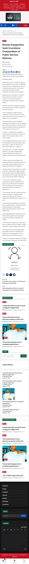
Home (23, 6)
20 (7, 543)
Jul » (25, 549)
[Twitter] (9, 72)
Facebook (5, 485)
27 (7, 546)
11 (24, 536)
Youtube (4, 495)
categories (22, 4)
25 (24, 543)
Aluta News (7, 62)
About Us (5, 4)
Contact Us (6, 6)
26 (4, 546)
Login (25, 25)
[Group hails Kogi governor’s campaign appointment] (14, 332)
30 (18, 546)
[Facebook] (6, 72)
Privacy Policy (14, 10)
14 (11, 540)
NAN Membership (20, 8)
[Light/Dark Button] (13, 25)
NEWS (4, 41)
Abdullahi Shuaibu (8, 310)
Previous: (13, 281)
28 (11, 546)
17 (21, 540)
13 (7, 540)
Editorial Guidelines (16, 6)
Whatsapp (5, 501)
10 (21, 536)
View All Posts (14, 269)
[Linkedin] (16, 72)
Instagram (5, 492)
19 (4, 543)
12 (4, 540)
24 (21, 543)
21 (11, 543)
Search (5, 351)
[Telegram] (14, 72)
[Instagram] (11, 72)
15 (14, 540)
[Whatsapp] (4, 72)
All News (16, 4)
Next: (13, 288)
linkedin (4, 498)
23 (18, 543)
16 (18, 540)
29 (14, 546)
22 (14, 543)
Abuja (11, 4)
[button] (1, 25)
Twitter (4, 489)
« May (4, 549)
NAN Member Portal (9, 8)
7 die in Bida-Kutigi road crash (10, 409)
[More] (19, 72)
